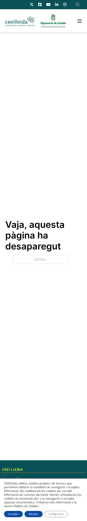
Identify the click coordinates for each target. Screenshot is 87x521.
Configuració (56, 514)
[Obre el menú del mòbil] (79, 21)
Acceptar (13, 514)
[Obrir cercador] (78, 5)
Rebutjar (33, 514)
